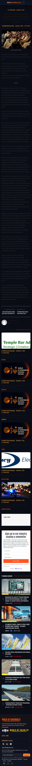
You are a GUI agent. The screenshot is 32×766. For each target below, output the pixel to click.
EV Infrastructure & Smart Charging (9, 621)
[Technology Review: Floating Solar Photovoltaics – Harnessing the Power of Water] (16, 693)
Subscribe (26, 755)
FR (12, 763)
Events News (27, 26)
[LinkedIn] (7, 744)
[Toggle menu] (23, 2)
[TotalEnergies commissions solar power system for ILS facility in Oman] (16, 667)
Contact (9, 761)
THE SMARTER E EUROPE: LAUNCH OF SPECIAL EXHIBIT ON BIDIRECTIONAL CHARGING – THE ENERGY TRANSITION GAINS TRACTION (17, 626)
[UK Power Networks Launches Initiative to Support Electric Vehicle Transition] (16, 490)
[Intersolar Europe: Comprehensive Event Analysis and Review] (16, 642)
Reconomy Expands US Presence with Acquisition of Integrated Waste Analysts (15, 356)
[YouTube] (10, 744)
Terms (4, 761)
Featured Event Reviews (6, 649)
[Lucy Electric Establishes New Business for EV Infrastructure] (16, 460)
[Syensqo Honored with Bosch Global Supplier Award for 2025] (16, 430)
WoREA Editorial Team (8, 26)
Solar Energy (4, 674)
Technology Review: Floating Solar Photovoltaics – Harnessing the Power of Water (17, 704)
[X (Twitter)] (3, 744)
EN (4, 763)
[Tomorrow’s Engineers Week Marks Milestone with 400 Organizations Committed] (16, 371)
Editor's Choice (5, 594)
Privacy (25, 759)
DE (8, 763)
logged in (12, 520)
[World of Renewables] (5, 731)
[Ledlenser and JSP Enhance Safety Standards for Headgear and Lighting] (16, 400)
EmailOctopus (19, 568)
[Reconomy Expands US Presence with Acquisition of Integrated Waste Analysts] (16, 341)
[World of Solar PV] (19, 731)
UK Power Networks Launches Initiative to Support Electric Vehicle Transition (14, 506)
